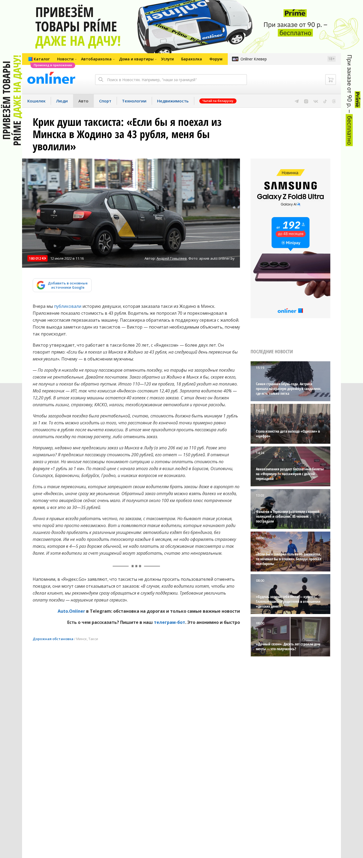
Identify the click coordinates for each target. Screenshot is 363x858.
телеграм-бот (169, 622)
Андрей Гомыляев (172, 258)
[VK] (315, 100)
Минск (81, 638)
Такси (93, 638)
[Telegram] (296, 100)
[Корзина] (330, 79)
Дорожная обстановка (53, 638)
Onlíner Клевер (253, 58)
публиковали (67, 306)
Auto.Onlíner (72, 611)
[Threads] (334, 100)
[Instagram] (306, 100)
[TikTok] (325, 100)
